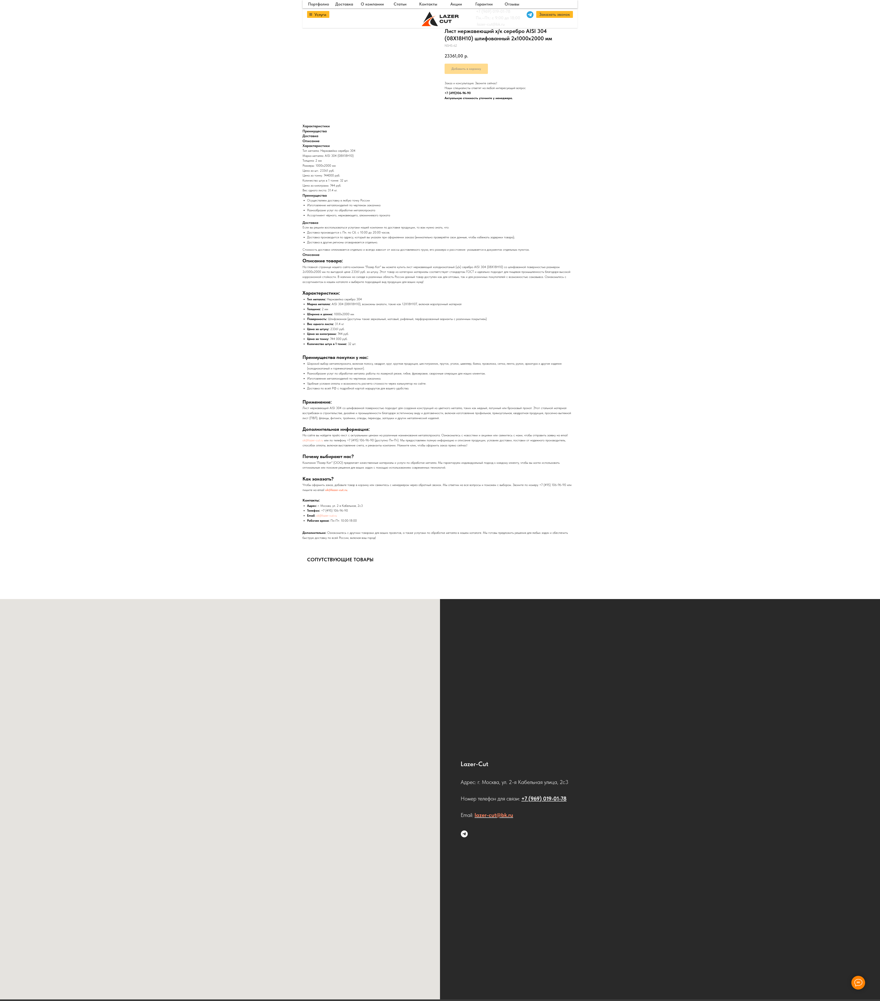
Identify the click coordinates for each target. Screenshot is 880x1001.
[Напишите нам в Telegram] (464, 833)
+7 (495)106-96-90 (458, 93)
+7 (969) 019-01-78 (493, 11)
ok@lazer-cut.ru (312, 440)
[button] (554, 14)
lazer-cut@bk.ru (491, 24)
